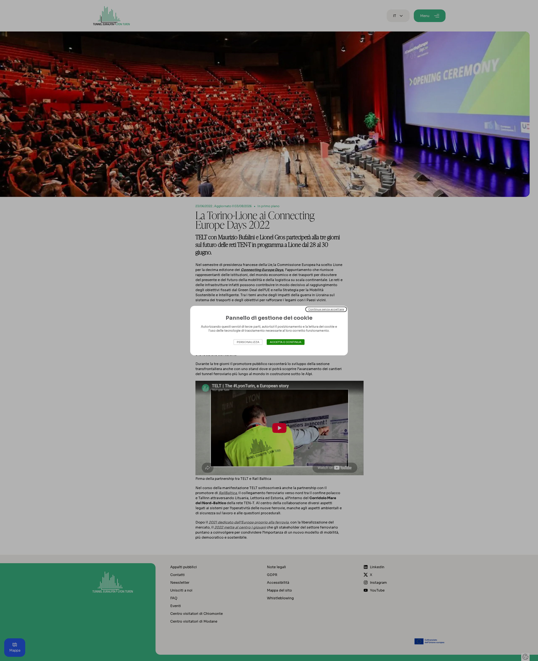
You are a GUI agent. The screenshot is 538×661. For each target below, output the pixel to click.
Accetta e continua (285, 342)
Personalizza (248, 342)
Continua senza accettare (326, 309)
